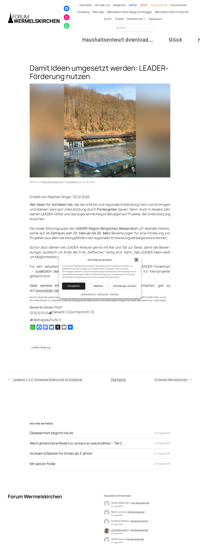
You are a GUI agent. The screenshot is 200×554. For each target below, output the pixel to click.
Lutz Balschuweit (119, 529)
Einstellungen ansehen (124, 286)
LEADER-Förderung (40, 347)
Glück (158, 39)
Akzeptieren (74, 286)
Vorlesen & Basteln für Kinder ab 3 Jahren (61, 453)
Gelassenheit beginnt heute (51, 433)
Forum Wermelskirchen (35, 496)
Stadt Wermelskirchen (53, 181)
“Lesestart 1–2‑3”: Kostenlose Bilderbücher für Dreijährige (47, 379)
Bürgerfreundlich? (140, 520)
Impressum (114, 294)
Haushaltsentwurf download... (100, 39)
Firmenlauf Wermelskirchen (171, 379)
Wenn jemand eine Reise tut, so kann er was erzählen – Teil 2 (76, 443)
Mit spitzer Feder (43, 464)
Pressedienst (72, 181)
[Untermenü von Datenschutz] (144, 19)
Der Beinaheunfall (140, 502)
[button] (136, 259)
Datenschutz (102, 294)
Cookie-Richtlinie (88, 294)
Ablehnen (98, 286)
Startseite (118, 379)
